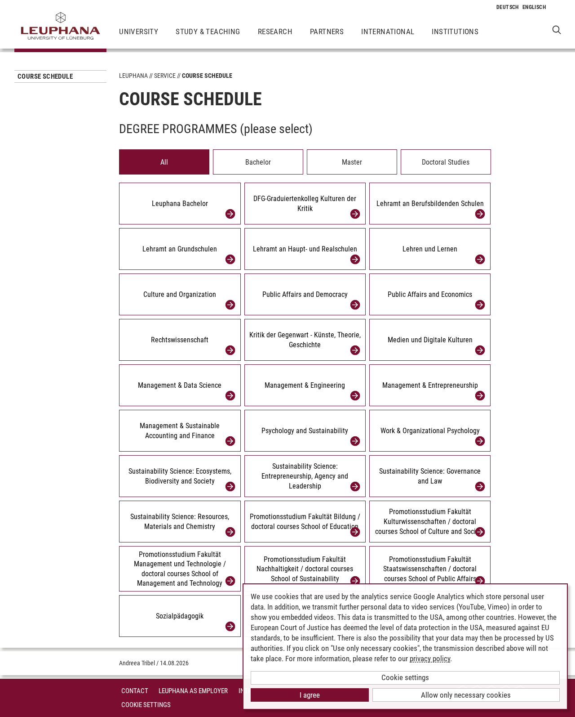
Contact (134, 691)
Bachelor (258, 162)
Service (165, 75)
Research (275, 31)
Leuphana (133, 75)
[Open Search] (556, 29)
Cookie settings (405, 677)
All (164, 162)
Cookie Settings (146, 705)
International (387, 31)
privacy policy (430, 658)
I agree (310, 694)
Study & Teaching (208, 31)
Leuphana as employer (193, 691)
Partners (327, 31)
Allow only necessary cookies (466, 694)
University (138, 31)
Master (352, 162)
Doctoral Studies (445, 162)
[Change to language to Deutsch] (507, 7)
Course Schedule (45, 76)
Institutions (455, 31)
